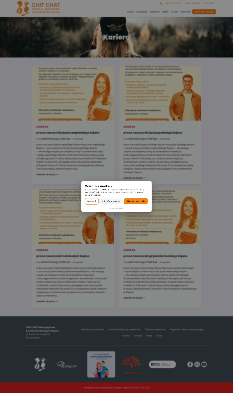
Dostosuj (91, 201)
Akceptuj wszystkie (136, 201)
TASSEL (121, 208)
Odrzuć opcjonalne (111, 201)
